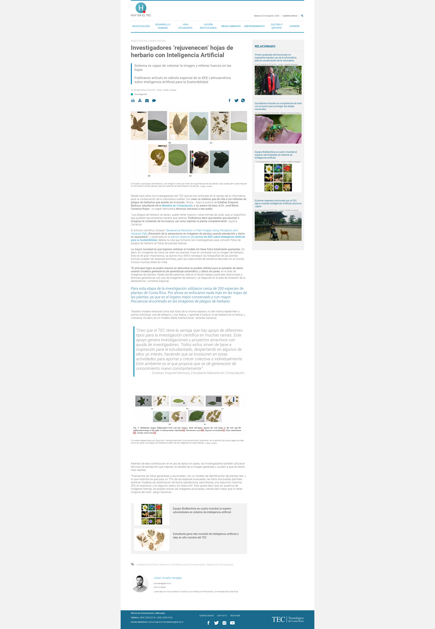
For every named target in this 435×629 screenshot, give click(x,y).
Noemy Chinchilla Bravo (290, 113)
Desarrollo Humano (162, 26)
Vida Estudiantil (185, 26)
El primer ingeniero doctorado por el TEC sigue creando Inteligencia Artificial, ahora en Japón (278, 203)
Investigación (141, 26)
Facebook (208, 623)
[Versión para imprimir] (134, 100)
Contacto (222, 616)
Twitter (216, 623)
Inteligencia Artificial (147, 564)
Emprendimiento (254, 26)
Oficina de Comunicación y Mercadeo (148, 613)
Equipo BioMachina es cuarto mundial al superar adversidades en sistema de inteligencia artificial (276, 155)
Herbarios (164, 564)
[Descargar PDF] (141, 100)
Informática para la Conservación (187, 564)
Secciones (235, 616)
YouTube (232, 623)
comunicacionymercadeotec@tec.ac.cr (166, 622)
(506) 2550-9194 (164, 617)
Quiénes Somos (290, 16)
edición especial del (183, 236)
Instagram (224, 623)
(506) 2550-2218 (147, 617)
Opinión (294, 26)
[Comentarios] (155, 100)
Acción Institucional (208, 26)
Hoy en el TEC (141, 8)
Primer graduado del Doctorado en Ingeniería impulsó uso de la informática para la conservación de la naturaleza (276, 57)
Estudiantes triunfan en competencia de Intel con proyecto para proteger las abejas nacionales (278, 106)
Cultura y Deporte (277, 26)
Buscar (302, 26)
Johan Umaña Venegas (166, 90)
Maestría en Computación (177, 205)
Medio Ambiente (231, 26)
